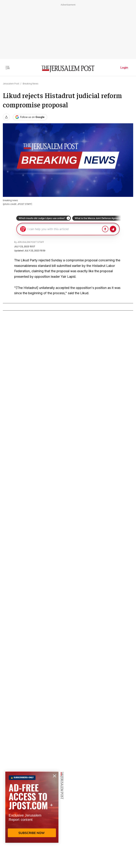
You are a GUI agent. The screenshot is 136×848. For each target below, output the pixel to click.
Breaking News (30, 83)
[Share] (6, 117)
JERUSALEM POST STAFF (30, 242)
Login (124, 67)
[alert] (31, 807)
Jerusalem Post (11, 83)
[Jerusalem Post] (68, 69)
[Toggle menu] (7, 67)
